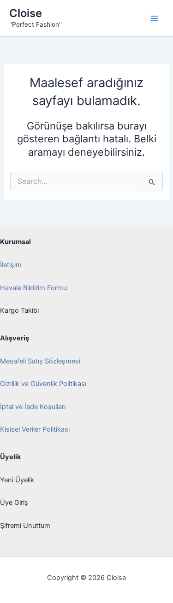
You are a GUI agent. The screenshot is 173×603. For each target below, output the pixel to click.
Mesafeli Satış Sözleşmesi (40, 361)
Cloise (25, 13)
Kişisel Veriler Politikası (35, 429)
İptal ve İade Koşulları (33, 407)
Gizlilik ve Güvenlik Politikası (43, 384)
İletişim (11, 265)
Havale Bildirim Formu (33, 288)
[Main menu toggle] (154, 18)
